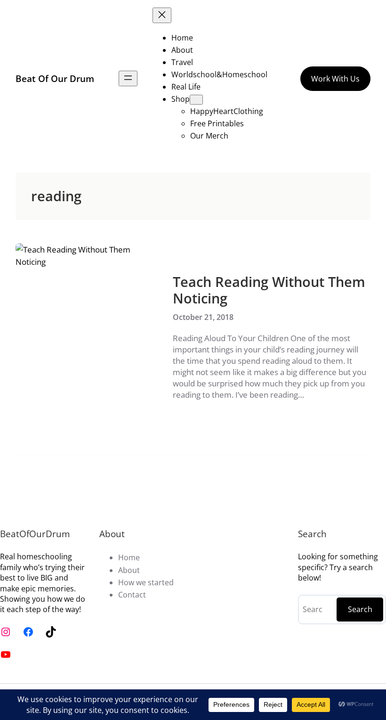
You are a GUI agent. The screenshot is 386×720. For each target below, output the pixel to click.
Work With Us (335, 79)
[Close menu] (162, 15)
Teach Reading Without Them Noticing (269, 290)
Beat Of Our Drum (55, 79)
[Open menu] (128, 78)
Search (360, 609)
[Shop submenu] (196, 100)
